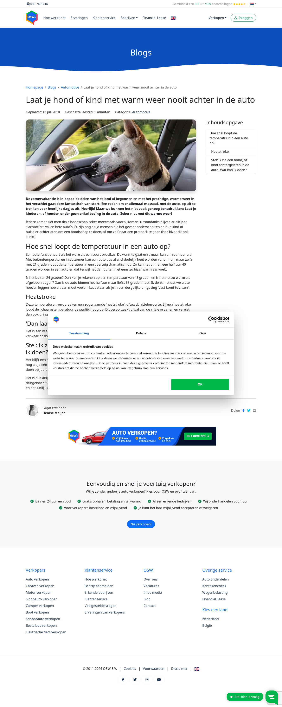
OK (200, 384)
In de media (152, 592)
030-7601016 (39, 4)
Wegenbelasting (215, 592)
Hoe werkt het (54, 17)
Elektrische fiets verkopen (46, 632)
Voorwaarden (153, 668)
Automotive (70, 87)
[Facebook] (123, 679)
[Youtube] (159, 679)
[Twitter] (135, 679)
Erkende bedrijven (99, 592)
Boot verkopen (37, 612)
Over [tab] (202, 333)
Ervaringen (79, 17)
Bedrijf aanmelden (99, 586)
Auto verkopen (37, 579)
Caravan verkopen (40, 586)
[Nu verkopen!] (141, 519)
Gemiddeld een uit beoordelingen (203, 4)
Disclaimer (179, 668)
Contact (149, 605)
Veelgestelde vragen (100, 605)
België (207, 625)
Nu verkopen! (141, 524)
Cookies (130, 668)
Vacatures (151, 586)
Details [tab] (141, 333)
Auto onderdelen (215, 579)
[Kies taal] (253, 4)
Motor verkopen (38, 592)
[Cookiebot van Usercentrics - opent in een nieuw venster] (211, 320)
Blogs (52, 87)
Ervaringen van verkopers (105, 612)
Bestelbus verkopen (41, 625)
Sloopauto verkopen (42, 599)
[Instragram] (147, 679)
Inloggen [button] (245, 17)
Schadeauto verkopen (43, 619)
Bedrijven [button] (128, 17)
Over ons (150, 579)
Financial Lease (154, 17)
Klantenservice (104, 17)
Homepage (34, 87)
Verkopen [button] (216, 17)
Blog (146, 599)
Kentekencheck (214, 586)
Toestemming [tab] (79, 333)
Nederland (210, 619)
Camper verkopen (40, 605)
